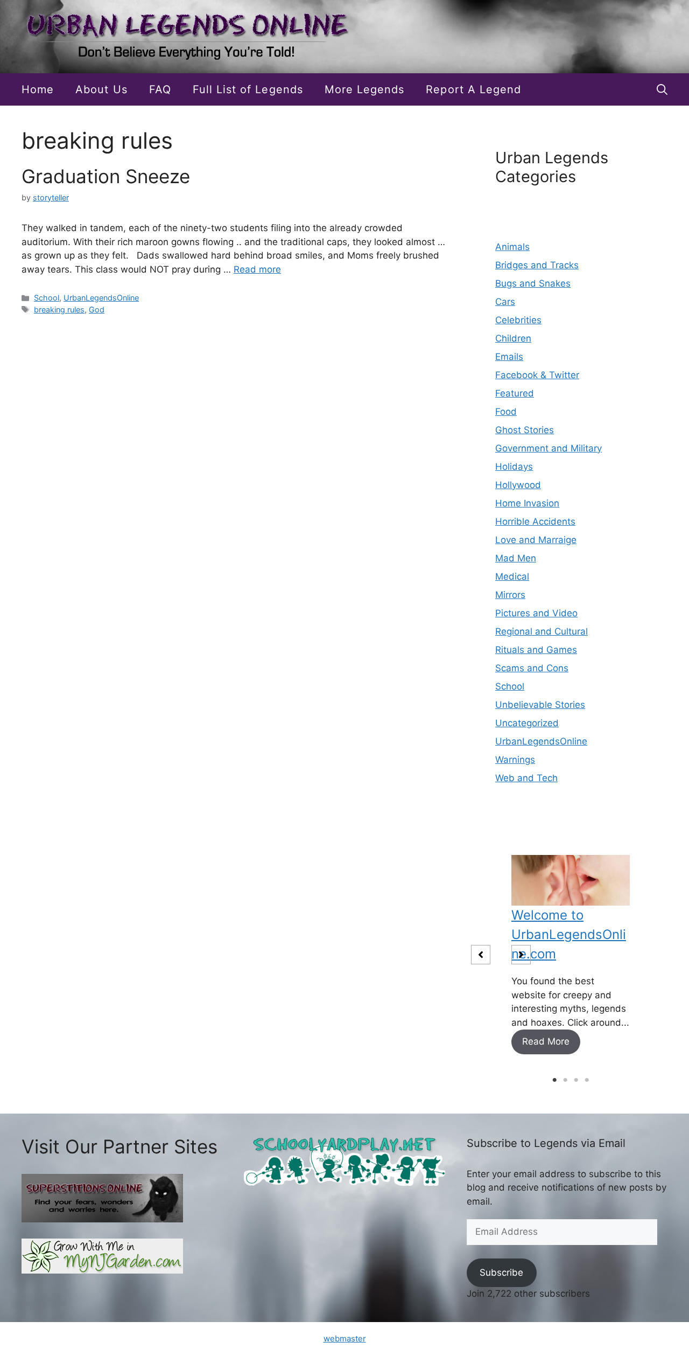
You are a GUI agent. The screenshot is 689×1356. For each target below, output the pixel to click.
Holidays (514, 466)
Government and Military (548, 448)
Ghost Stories (524, 430)
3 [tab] (576, 1080)
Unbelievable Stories (540, 704)
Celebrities (518, 320)
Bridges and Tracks (537, 265)
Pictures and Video (536, 613)
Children (513, 338)
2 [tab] (565, 1080)
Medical (512, 576)
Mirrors (510, 594)
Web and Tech (526, 778)
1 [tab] (554, 1080)
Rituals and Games (536, 649)
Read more (257, 269)
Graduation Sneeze (106, 176)
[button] (662, 89)
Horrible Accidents (535, 521)
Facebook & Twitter (537, 375)
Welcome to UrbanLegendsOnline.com (568, 934)
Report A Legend (473, 89)
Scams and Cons (531, 668)
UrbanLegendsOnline (101, 297)
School (46, 297)
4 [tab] (586, 1080)
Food (506, 411)
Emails (509, 356)
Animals (512, 246)
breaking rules (59, 309)
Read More (546, 1041)
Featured (514, 393)
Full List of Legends (248, 89)
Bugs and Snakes (533, 283)
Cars (505, 301)
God (96, 309)
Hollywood (518, 484)
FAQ (160, 89)
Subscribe (501, 1272)
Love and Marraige (535, 539)
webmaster (345, 1338)
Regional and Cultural (541, 631)
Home (38, 89)
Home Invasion (527, 503)
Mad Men (515, 558)
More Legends (365, 89)
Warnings (515, 759)
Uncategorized (527, 723)
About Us (101, 89)
